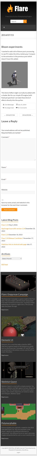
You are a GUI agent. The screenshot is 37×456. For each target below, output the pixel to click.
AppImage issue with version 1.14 (13, 228)
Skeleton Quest (9, 381)
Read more (4, 310)
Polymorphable (8, 423)
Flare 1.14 (4, 235)
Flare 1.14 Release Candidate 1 (12, 238)
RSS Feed (4, 265)
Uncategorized (9, 108)
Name (4, 167)
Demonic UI (7, 340)
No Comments (22, 108)
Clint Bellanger (9, 104)
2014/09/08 (27, 115)
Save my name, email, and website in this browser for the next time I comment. (15, 204)
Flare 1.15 (4, 225)
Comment (5, 137)
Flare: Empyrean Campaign (14, 294)
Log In (18, 452)
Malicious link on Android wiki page (13, 244)
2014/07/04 (9, 115)
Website (4, 190)
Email (3, 179)
